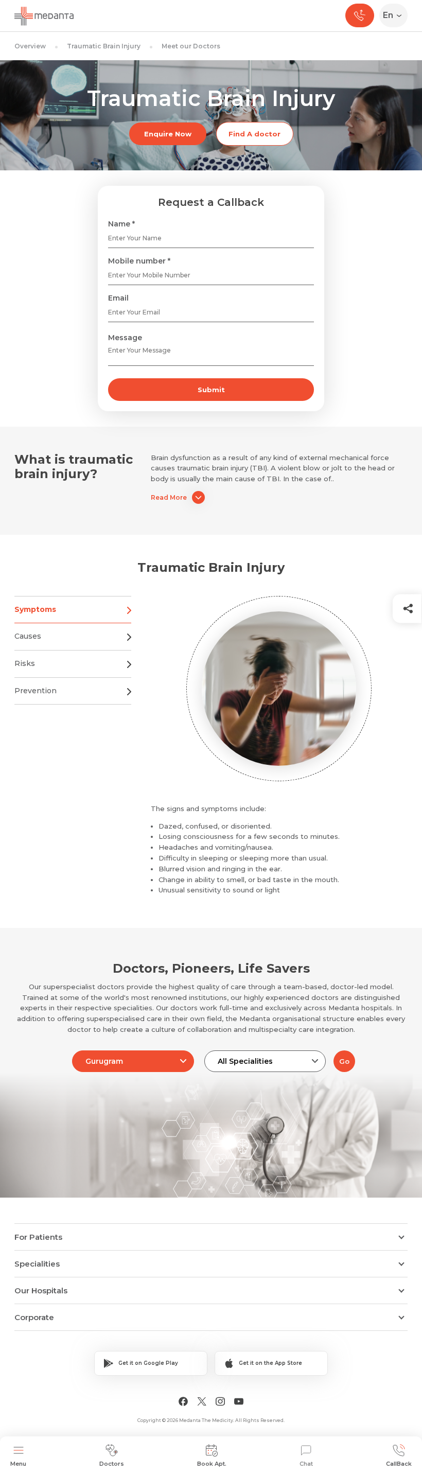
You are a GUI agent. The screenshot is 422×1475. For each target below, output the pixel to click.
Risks (24, 663)
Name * (121, 224)
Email (118, 298)
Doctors (111, 1463)
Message (125, 337)
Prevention (35, 690)
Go (344, 1061)
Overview (30, 46)
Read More (169, 497)
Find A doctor (254, 134)
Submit (211, 389)
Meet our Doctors (191, 46)
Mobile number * (139, 261)
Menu (18, 1463)
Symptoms (35, 609)
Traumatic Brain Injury (103, 46)
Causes (27, 636)
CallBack (399, 1463)
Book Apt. (211, 1463)
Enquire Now (167, 134)
